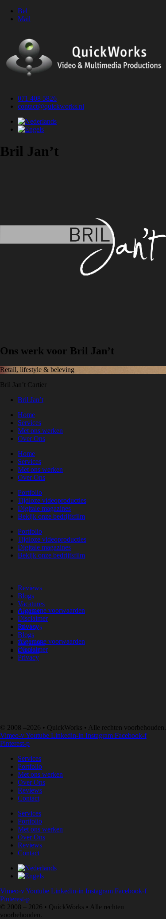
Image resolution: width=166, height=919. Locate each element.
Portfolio (30, 492)
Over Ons (31, 438)
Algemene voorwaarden (51, 610)
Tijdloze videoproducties (52, 500)
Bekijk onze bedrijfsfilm (51, 516)
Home (26, 414)
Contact (28, 798)
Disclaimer (33, 618)
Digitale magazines (44, 508)
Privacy (28, 626)
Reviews (30, 588)
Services (29, 422)
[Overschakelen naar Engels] (31, 129)
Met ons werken (40, 430)
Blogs (26, 596)
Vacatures (31, 604)
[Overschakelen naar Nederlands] (37, 121)
